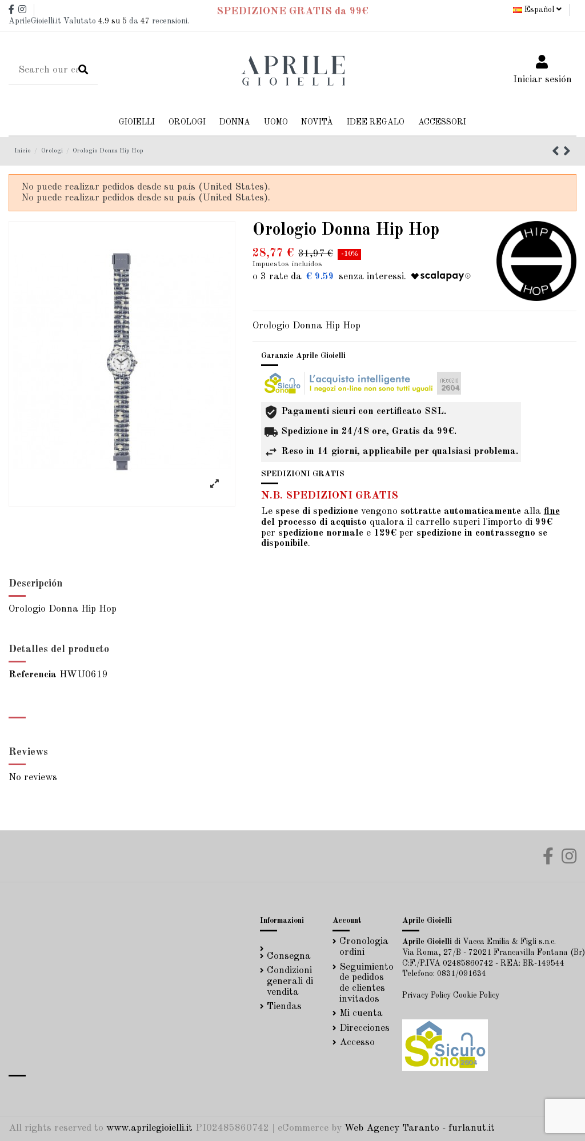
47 (145, 21)
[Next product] (567, 153)
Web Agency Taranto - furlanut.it (419, 1128)
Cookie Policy (476, 995)
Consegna (289, 956)
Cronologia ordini (363, 947)
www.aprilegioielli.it (149, 1128)
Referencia (33, 675)
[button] (235, 122)
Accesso (357, 1042)
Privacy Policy (426, 995)
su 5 (112, 21)
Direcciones (364, 1028)
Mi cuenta (361, 1013)
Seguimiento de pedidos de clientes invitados (366, 983)
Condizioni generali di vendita (290, 981)
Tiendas (284, 1006)
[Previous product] (557, 153)
